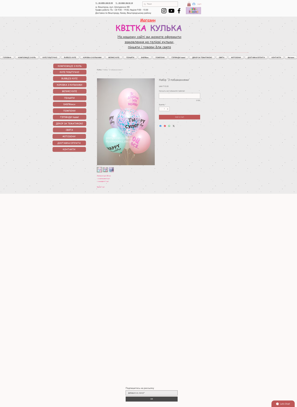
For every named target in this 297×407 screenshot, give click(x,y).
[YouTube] (171, 10)
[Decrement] (160, 109)
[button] (189, 4)
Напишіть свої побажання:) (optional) (172, 91)
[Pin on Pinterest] (164, 126)
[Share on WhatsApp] (169, 126)
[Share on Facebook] (160, 126)
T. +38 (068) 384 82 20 (124, 3)
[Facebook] (179, 10)
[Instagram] (164, 10)
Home (99, 70)
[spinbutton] (164, 109)
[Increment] (167, 109)
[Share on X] (173, 126)
